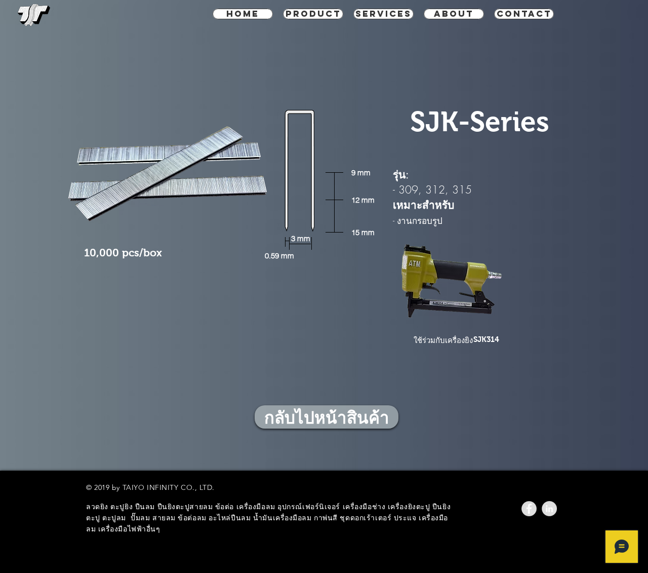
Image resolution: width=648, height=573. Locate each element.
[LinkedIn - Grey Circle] (549, 508)
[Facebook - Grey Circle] (529, 508)
